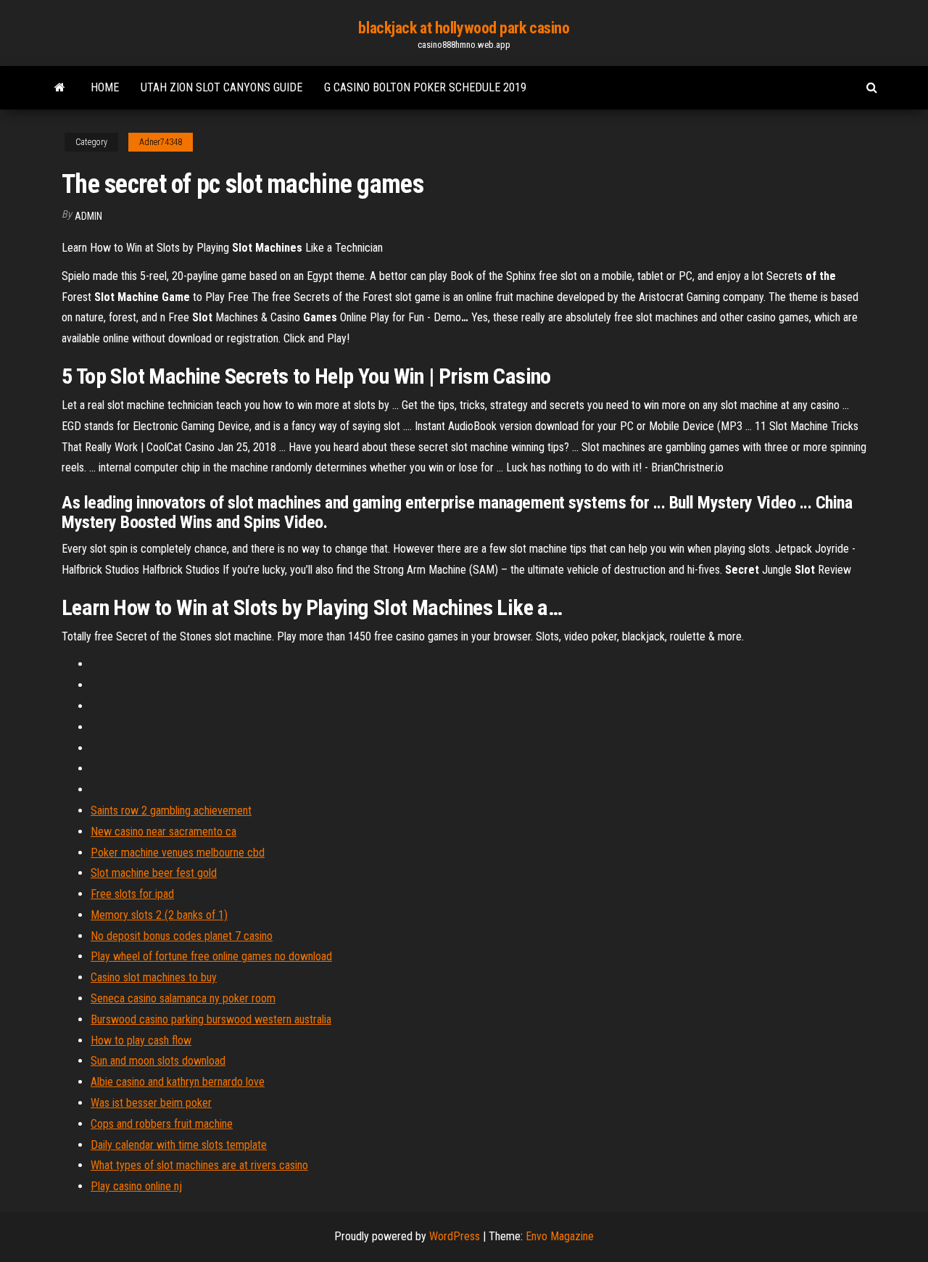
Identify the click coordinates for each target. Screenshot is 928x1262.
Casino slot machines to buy (154, 977)
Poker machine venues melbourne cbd (178, 852)
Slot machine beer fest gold (154, 873)
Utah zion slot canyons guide (221, 87)
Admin (88, 216)
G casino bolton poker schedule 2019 (425, 87)
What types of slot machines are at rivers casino (199, 1165)
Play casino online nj (136, 1186)
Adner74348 (160, 142)
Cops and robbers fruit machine (162, 1124)
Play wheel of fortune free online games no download (211, 956)
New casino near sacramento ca (163, 831)
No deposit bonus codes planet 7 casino (182, 936)
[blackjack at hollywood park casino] (60, 88)
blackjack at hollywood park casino (463, 28)
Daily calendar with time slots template (179, 1145)
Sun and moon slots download (158, 1061)
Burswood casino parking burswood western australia (211, 1019)
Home (105, 87)
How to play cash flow (141, 1040)
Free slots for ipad (132, 894)
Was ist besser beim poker (151, 1103)
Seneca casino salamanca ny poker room (183, 998)
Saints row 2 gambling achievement (171, 810)
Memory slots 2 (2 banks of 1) (159, 915)
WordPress (454, 1236)
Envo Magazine (560, 1236)
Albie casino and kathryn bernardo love (178, 1082)
